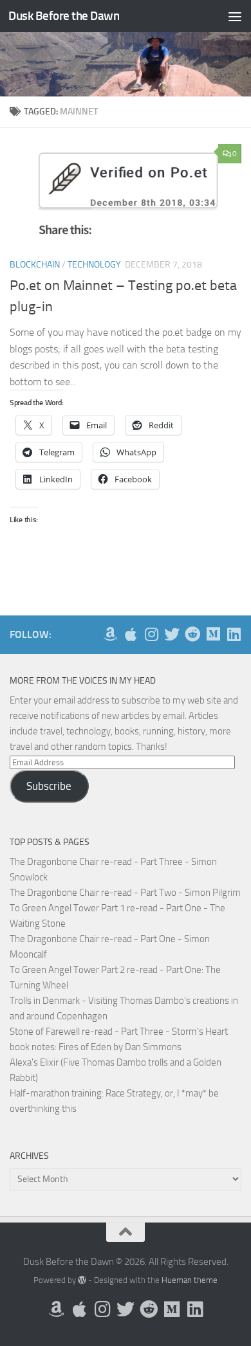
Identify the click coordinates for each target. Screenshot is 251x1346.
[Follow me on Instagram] (151, 634)
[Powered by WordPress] (82, 1280)
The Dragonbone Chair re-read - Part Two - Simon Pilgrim (125, 892)
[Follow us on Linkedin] (233, 634)
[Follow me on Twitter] (172, 634)
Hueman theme (190, 1280)
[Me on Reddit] (192, 634)
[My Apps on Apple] (130, 634)
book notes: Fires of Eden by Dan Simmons (95, 1047)
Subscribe (48, 785)
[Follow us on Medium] (213, 634)
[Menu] (235, 16)
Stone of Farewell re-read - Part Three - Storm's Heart (119, 1031)
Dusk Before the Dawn (63, 15)
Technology (94, 264)
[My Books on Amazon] (110, 634)
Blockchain (35, 264)
